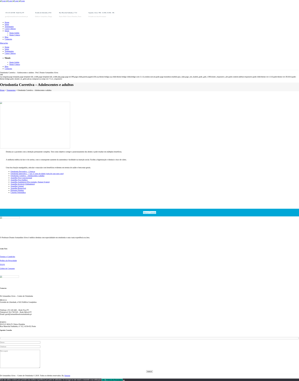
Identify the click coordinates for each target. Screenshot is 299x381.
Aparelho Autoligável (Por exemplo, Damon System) (30, 182)
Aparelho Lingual (17, 186)
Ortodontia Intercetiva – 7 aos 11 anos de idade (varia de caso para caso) (37, 174)
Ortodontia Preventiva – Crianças (23, 172)
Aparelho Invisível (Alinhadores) (23, 184)
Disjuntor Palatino (17, 190)
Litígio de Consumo (7, 268)
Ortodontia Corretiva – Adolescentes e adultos (27, 176)
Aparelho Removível (18, 188)
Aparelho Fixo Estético (19, 180)
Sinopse (67, 376)
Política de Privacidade (8, 261)
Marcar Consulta (149, 212)
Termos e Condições (7, 257)
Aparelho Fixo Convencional (21, 178)
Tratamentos (11, 90)
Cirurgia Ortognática (18, 192)
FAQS (2, 265)
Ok (103, 380)
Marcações (4, 43)
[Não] (124, 380)
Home (2, 90)
